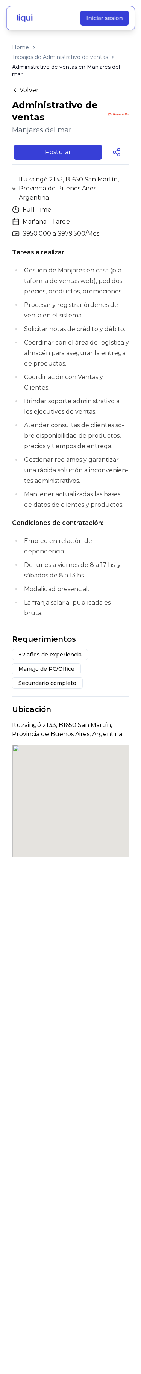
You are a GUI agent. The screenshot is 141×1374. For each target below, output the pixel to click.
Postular (58, 152)
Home (20, 47)
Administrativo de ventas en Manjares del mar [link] (66, 70)
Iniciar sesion (104, 18)
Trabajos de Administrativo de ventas (60, 57)
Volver (29, 90)
